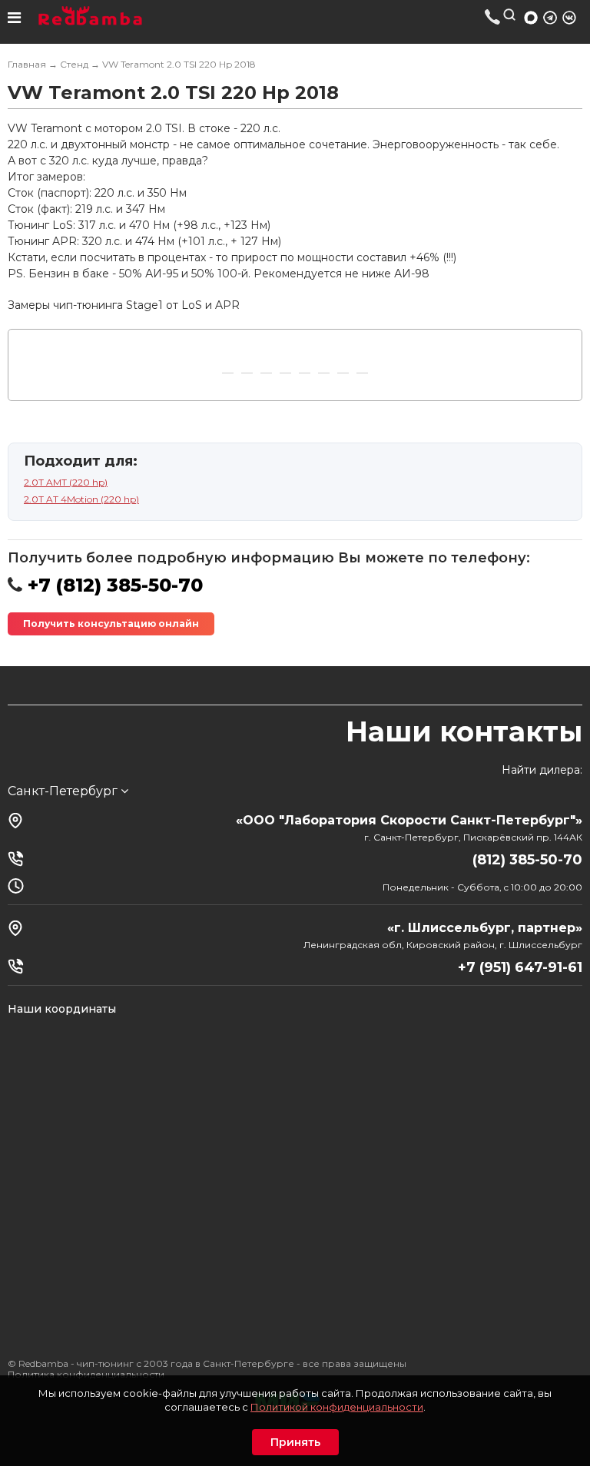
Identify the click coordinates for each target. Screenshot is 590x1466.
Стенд (74, 64)
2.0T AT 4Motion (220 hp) (81, 499)
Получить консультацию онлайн (111, 623)
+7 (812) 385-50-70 (493, 16)
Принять (295, 1442)
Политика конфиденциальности (86, 1374)
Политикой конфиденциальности (336, 1407)
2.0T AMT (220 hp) (66, 482)
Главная (27, 64)
